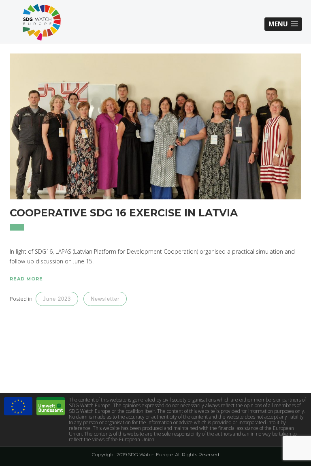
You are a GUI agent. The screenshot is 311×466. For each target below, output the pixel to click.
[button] (283, 24)
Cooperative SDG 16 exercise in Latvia (124, 213)
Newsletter (105, 299)
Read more (26, 279)
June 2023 (57, 299)
